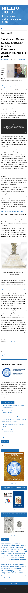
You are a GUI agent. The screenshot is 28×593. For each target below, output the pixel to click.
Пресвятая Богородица (14, 557)
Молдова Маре (19, 555)
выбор (14, 564)
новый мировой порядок (11, 569)
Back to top (14, 583)
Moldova (15, 351)
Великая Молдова (14, 551)
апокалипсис (3, 564)
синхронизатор (13, 575)
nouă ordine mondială (9, 353)
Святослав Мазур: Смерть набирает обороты (13, 416)
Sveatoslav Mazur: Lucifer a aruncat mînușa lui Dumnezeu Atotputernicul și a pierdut (13, 47)
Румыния (3, 560)
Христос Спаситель (14, 562)
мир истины (5, 566)
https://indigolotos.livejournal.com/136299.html (12, 211)
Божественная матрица (16, 547)
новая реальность (11, 568)
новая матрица (4, 568)
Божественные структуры (8, 549)
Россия (22, 557)
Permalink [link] (5, 356)
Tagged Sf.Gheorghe (6, 355)
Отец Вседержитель (5, 557)
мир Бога (21, 564)
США (8, 560)
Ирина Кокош (22, 553)
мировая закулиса (13, 566)
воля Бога (9, 564)
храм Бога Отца (7, 577)
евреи (16, 564)
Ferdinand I (9, 351)
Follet (17, 590)
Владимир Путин (11, 553)
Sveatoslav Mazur (18, 353)
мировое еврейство (21, 566)
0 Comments (22, 59)
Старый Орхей (4, 562)
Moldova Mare (9, 543)
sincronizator (9, 545)
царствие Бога (13, 577)
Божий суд (6, 551)
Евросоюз (17, 553)
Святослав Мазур (17, 559)
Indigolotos (5, 59)
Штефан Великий (23, 562)
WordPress (11, 590)
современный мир (20, 575)
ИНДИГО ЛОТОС (10, 10)
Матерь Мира (4, 555)
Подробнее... (14, 483)
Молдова (10, 555)
